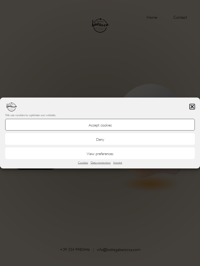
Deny (100, 139)
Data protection (101, 162)
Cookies (83, 162)
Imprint (117, 162)
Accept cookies (100, 124)
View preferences (100, 153)
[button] (192, 106)
